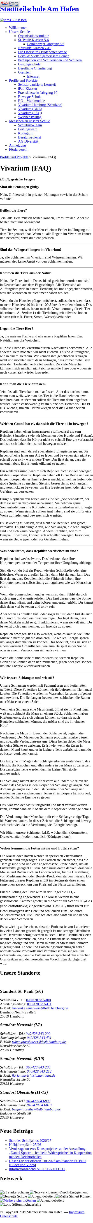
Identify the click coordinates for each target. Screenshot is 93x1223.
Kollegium (25, 133)
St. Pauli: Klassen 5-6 (33, 40)
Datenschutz (9, 1216)
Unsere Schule (19, 32)
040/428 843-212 (39, 1071)
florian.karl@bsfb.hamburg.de (33, 1075)
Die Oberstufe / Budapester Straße (42, 52)
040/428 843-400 (38, 1000)
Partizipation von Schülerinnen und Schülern (50, 60)
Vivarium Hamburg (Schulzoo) (40, 105)
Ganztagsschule (29, 64)
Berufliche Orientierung (35, 68)
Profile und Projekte (23, 80)
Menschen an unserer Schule (29, 121)
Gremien (24, 72)
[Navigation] (9, 3)
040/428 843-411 (39, 1004)
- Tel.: (12, 1000)
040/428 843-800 (38, 1101)
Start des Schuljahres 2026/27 (30, 1140)
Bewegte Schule (29, 97)
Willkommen (18, 28)
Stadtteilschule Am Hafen (39, 9)
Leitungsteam (27, 129)
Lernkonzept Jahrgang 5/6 (45, 44)
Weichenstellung (30, 117)
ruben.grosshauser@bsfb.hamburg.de (39, 1042)
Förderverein (18, 149)
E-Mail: (5, 1008)
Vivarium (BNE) (30, 109)
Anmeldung (17, 145)
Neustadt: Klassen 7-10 (34, 48)
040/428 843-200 (38, 1034)
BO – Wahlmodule (31, 101)
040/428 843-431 (39, 1038)
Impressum (76, 1212)
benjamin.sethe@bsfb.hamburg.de (36, 1109)
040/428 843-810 (39, 1105)
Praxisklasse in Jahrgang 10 (37, 93)
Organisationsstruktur (33, 36)
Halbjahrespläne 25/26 (25, 1145)
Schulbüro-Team (30, 125)
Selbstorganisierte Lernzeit (37, 84)
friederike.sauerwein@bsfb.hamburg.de (40, 1008)
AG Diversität (28, 141)
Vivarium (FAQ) (30, 113)
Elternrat (33, 76)
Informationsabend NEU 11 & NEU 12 (37, 1169)
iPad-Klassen (27, 88)
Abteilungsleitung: (13, 1004)
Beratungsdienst (29, 137)
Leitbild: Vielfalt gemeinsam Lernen (43, 56)
